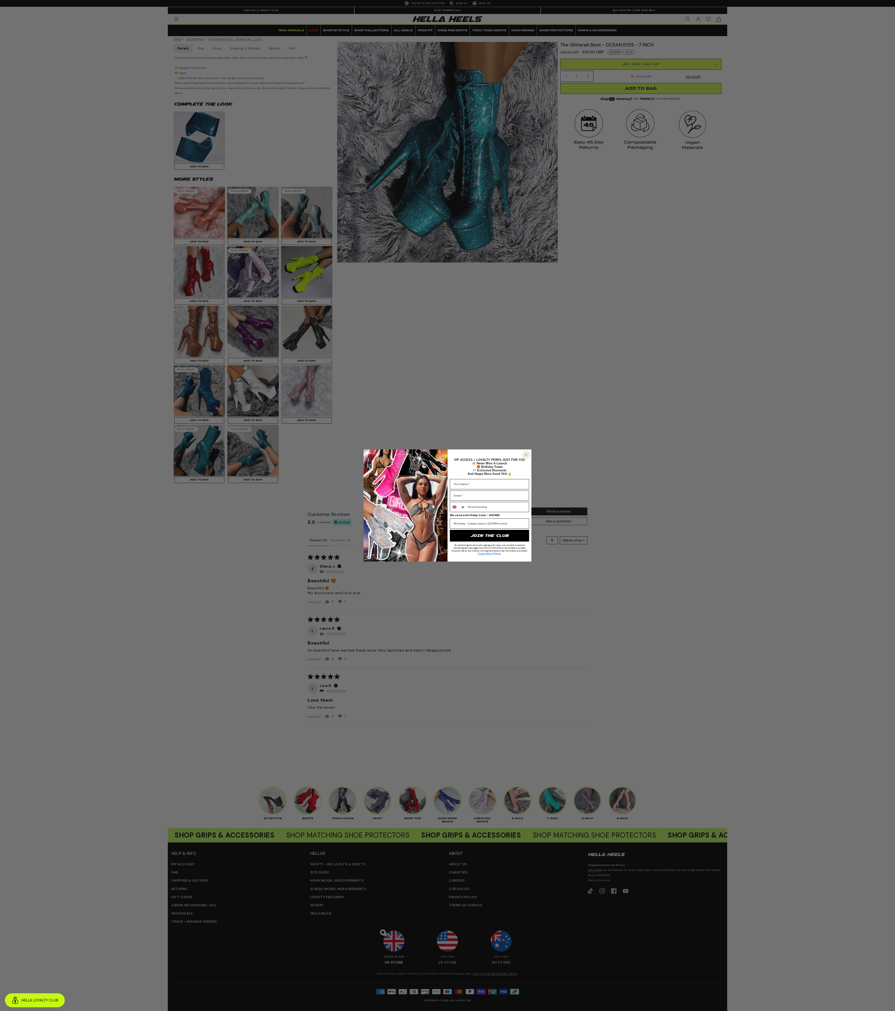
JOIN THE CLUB (489, 536)
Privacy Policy (485, 553)
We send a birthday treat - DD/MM (474, 515)
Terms (498, 553)
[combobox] (457, 507)
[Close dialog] (526, 454)
